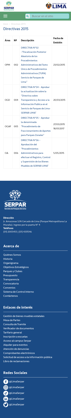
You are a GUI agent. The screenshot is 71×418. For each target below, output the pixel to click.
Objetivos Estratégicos (16, 267)
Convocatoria (11, 283)
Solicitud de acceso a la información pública (27, 357)
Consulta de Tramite (14, 324)
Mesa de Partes (11, 320)
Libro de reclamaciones (16, 361)
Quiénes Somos (12, 254)
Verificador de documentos (18, 328)
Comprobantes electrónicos (19, 353)
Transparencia (11, 279)
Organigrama (10, 263)
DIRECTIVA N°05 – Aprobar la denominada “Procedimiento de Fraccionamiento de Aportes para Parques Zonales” (36, 126)
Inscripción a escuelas (15, 336)
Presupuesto (10, 275)
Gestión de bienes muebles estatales (23, 316)
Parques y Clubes (12, 271)
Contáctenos (10, 296)
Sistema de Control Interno (18, 291)
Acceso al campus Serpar (17, 340)
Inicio (5, 24)
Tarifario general (12, 332)
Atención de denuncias (16, 349)
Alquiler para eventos (15, 345)
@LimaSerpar (16, 381)
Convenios (9, 287)
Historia (7, 259)
